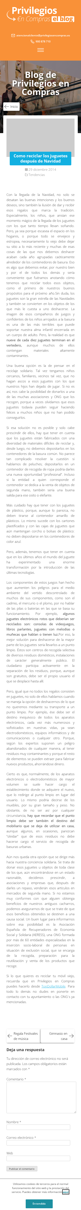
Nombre (13, 1122)
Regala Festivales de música (26, 1036)
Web (9, 1153)
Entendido (39, 1203)
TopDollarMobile (53, 986)
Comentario (16, 1079)
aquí (66, 1192)
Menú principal (40, 50)
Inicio (14, 106)
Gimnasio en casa (58, 1036)
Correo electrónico (21, 1137)
